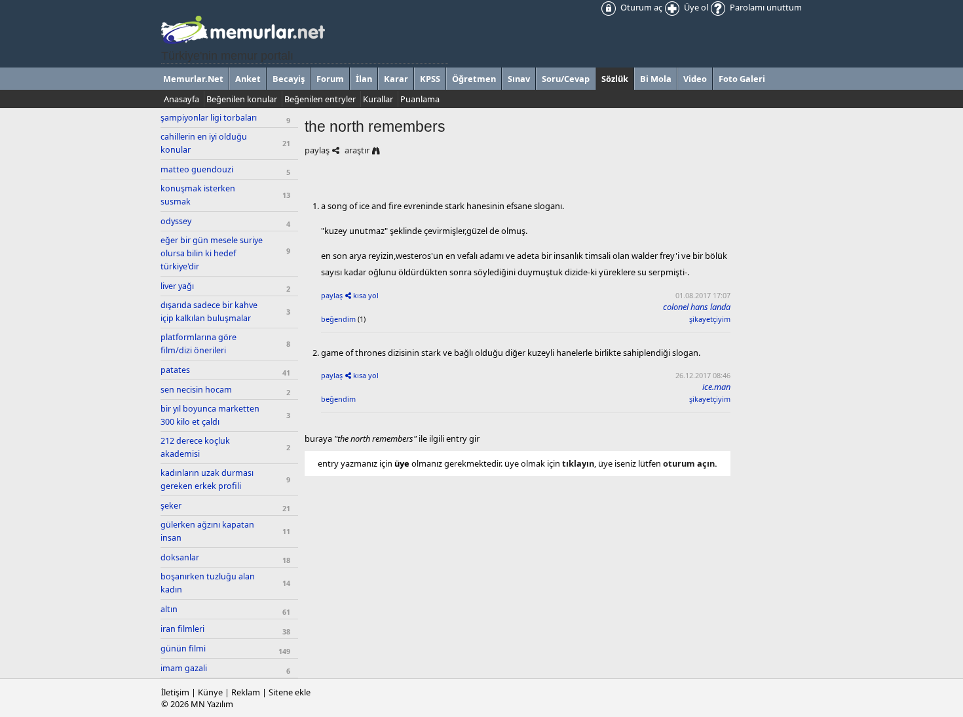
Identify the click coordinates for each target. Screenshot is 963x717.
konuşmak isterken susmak (197, 195)
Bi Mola (655, 79)
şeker (170, 505)
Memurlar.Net (193, 79)
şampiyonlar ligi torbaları (208, 117)
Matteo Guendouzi (196, 169)
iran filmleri (182, 628)
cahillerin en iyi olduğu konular (203, 143)
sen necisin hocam (196, 389)
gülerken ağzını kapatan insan (207, 531)
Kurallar (378, 99)
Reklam (245, 692)
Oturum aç (640, 7)
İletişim (175, 692)
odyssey (175, 221)
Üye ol (695, 7)
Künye (210, 692)
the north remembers (375, 126)
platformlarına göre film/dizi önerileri (198, 344)
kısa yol (366, 295)
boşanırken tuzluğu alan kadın (207, 583)
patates (175, 370)
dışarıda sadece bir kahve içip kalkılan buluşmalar (208, 312)
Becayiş (289, 79)
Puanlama (420, 99)
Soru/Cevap (566, 79)
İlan (364, 79)
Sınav (519, 79)
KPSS (430, 79)
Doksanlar (179, 557)
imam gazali (183, 668)
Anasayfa (181, 99)
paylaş (317, 150)
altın (169, 609)
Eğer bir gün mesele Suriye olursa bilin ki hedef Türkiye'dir (211, 253)
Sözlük (614, 79)
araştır (357, 150)
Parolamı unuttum (765, 7)
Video (695, 79)
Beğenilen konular (241, 99)
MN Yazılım (212, 704)
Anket (248, 79)
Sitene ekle (290, 692)
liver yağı (177, 286)
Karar (396, 79)
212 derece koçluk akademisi (195, 447)
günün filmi (183, 648)
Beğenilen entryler (320, 99)
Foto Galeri (742, 79)
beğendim (338, 319)
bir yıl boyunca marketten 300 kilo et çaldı (209, 415)
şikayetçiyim (709, 319)
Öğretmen (474, 79)
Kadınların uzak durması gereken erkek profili (207, 479)
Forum (330, 79)
